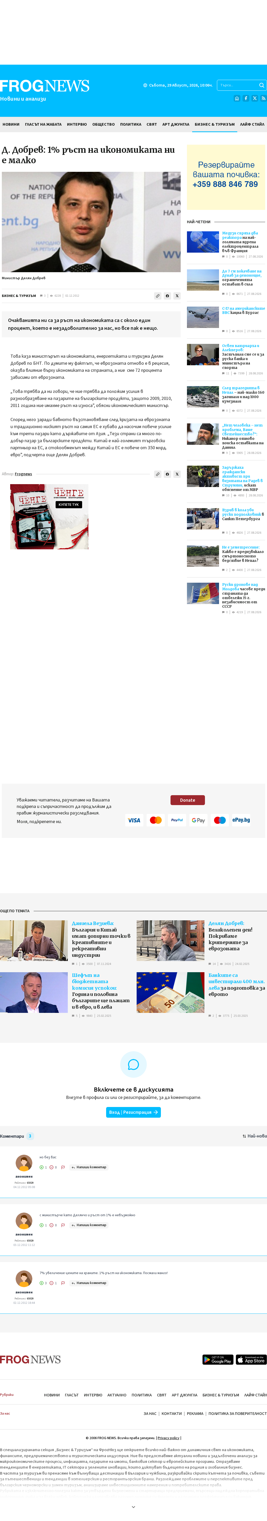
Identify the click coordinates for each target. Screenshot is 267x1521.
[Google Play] (218, 1359)
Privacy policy (168, 1438)
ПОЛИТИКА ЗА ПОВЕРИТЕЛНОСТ (238, 1413)
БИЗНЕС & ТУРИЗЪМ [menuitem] (215, 124)
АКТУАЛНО (116, 1395)
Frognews (23, 474)
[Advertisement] (133, 32)
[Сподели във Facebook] (167, 296)
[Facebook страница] (245, 98)
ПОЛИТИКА (142, 1395)
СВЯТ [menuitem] (152, 124)
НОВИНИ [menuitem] (11, 124)
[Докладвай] (63, 1167)
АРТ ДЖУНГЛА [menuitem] (175, 124)
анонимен (24, 1176)
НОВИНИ (52, 1395)
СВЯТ (162, 1395)
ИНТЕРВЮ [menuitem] (77, 124)
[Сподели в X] (177, 296)
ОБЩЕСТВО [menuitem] (103, 124)
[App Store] (251, 1359)
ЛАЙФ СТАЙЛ (255, 1395)
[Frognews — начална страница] (30, 1359)
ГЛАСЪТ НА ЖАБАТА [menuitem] (43, 124)
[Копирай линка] (157, 296)
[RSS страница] (263, 98)
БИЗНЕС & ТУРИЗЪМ (19, 296)
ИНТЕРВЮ (93, 1395)
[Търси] (262, 85)
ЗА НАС (150, 1413)
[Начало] (237, 98)
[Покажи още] (133, 1507)
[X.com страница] (254, 98)
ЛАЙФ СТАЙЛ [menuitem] (252, 124)
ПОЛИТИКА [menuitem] (130, 124)
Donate (187, 800)
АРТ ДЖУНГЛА (184, 1395)
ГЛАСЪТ (72, 1395)
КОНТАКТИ (172, 1413)
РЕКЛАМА (195, 1413)
